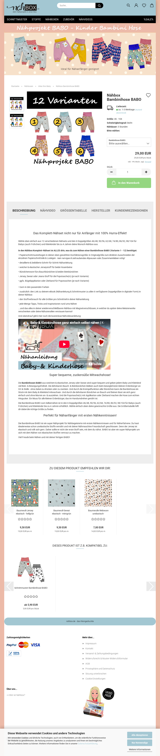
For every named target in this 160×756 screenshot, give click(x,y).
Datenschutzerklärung (87, 743)
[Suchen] (128, 5)
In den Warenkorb (129, 182)
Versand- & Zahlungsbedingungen (101, 653)
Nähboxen (51, 19)
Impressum (90, 643)
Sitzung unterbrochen (95, 673)
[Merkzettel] (144, 5)
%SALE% (148, 19)
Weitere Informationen (139, 749)
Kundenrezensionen (131, 210)
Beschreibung (23, 210)
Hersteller (101, 210)
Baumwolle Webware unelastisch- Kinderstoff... (98, 512)
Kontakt (89, 648)
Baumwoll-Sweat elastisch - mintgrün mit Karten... (61, 512)
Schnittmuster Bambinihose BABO (31, 588)
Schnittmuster (17, 19)
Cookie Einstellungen (95, 678)
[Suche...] (99, 5)
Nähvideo (47, 210)
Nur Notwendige (140, 742)
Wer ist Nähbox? (17, 695)
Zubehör (68, 19)
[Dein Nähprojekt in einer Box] (24, 8)
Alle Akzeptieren (140, 735)
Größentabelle (73, 210)
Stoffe (36, 19)
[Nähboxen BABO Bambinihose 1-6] (64, 129)
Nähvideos (85, 19)
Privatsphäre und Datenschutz (100, 668)
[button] (136, 5)
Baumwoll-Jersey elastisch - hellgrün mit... (25, 512)
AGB (87, 663)
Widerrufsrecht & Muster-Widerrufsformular (106, 658)
